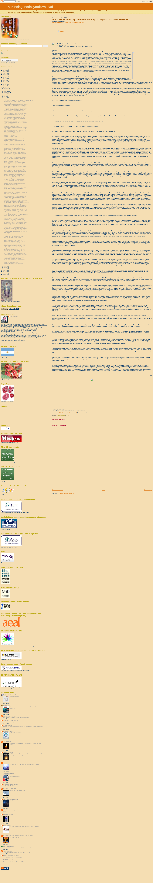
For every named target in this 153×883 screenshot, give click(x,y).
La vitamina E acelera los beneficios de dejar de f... (14, 140)
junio (5, 96)
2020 (4, 77)
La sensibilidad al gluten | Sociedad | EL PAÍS (13, 114)
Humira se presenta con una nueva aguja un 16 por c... (15, 197)
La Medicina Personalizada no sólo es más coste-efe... (15, 206)
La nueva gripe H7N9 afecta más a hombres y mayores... (16, 261)
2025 (4, 70)
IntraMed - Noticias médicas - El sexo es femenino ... (15, 162)
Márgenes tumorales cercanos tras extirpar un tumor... (15, 244)
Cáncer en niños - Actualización (10, 139)
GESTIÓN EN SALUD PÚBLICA (11, 720)
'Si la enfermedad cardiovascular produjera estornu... (15, 118)
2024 (4, 71)
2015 (4, 84)
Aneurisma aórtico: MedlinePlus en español (13, 239)
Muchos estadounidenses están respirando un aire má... (16, 246)
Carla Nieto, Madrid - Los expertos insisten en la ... (14, 218)
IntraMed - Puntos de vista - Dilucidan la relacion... (14, 188)
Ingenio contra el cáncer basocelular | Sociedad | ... (15, 110)
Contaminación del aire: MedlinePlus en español (14, 236)
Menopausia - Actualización (9, 135)
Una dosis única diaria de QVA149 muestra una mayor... (16, 228)
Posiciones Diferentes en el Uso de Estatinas (13, 263)
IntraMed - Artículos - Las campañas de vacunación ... (15, 165)
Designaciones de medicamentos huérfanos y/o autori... (15, 127)
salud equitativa (14, 316)
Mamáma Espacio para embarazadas (12, 857)
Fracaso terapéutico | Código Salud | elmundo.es (14, 257)
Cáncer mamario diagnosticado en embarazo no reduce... (16, 150)
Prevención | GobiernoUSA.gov (10, 136)
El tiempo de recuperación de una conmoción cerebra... (15, 248)
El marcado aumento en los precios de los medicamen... (16, 157)
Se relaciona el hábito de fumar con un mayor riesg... (15, 154)
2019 (4, 78)
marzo (5, 266)
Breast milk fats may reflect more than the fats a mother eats (16, 717)
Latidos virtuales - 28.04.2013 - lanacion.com (13, 194)
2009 (4, 274)
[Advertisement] (65, 477)
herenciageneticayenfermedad (30, 7)
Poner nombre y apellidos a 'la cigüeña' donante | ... (15, 179)
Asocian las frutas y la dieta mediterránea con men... (15, 242)
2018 (4, 80)
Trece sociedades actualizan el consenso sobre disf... (15, 226)
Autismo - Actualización (8, 123)
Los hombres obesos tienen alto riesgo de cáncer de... (15, 200)
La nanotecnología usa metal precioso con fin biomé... (15, 171)
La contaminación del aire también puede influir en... (15, 146)
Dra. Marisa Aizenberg (8, 773)
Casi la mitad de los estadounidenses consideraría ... (15, 158)
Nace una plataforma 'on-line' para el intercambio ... (14, 219)
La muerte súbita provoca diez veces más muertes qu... (16, 189)
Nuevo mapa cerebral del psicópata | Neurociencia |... (15, 180)
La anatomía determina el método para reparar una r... (15, 240)
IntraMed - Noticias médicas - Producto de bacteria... (15, 187)
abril (5, 99)
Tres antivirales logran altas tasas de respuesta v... (15, 224)
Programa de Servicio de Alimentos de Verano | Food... (15, 137)
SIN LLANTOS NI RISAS (15, 837)
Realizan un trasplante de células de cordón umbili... (15, 229)
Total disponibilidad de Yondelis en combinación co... (15, 143)
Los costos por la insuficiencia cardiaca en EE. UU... (15, 250)
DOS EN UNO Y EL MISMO (9, 785)
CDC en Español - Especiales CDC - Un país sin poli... (15, 213)
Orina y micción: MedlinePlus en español (12, 237)
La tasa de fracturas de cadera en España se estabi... (15, 216)
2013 (4, 87)
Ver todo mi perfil (5, 342)
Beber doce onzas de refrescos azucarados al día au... (15, 159)
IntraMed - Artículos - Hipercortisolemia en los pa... (14, 169)
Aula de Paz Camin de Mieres (10, 763)
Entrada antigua (148, 490)
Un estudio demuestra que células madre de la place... (15, 231)
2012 (4, 270)
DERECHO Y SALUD (8, 731)
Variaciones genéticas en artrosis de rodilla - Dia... (14, 174)
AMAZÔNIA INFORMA (8, 846)
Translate (13, 62)
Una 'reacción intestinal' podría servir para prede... (14, 255)
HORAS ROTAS (7, 741)
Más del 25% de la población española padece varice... (15, 222)
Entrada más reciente (57, 490)
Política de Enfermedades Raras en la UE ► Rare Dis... (15, 128)
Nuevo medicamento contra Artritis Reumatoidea (14, 264)
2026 (4, 69)
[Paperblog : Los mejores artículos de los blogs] (5, 429)
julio (5, 95)
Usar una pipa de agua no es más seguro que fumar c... (16, 254)
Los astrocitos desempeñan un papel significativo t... (15, 204)
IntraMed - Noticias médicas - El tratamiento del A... (14, 185)
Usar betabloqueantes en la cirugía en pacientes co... (15, 196)
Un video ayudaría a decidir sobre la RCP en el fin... (15, 149)
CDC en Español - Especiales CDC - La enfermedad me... (16, 214)
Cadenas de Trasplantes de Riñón (11, 262)
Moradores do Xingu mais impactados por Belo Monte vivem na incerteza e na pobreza (21, 847)
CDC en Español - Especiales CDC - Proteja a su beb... (15, 211)
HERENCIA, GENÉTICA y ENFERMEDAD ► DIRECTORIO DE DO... (19, 100)
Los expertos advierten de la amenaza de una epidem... (15, 192)
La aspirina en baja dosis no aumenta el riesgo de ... (15, 241)
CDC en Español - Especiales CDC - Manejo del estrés (15, 209)
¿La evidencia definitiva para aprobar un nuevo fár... (15, 115)
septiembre (6, 92)
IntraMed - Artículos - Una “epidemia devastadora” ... (15, 170)
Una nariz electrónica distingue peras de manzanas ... (15, 109)
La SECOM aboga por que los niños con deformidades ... (16, 103)
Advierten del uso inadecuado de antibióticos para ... (15, 101)
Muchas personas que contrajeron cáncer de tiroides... (15, 251)
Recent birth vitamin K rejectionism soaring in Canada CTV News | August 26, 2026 (21, 722)
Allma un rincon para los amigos (11, 855)
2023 (4, 73)
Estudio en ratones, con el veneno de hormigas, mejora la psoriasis (24, 826)
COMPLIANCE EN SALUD (15, 732)
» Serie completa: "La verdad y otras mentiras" (65, 412)
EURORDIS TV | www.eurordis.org (11, 126)
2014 (4, 85)
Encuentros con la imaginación (11, 810)
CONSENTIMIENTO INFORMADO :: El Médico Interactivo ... (17, 202)
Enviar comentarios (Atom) (67, 493)
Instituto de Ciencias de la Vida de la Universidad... (14, 183)
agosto (5, 93)
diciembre (6, 88)
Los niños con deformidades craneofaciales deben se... (15, 182)
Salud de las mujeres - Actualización (11, 132)
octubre (5, 91)
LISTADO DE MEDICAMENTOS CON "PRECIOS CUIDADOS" (16, 852)
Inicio (103, 490)
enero (5, 268)
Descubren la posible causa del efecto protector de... (15, 144)
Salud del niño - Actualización (10, 125)
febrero (5, 267)
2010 (4, 273)
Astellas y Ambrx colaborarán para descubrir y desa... (15, 141)
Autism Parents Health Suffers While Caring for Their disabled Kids (24, 816)
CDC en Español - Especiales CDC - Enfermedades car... (16, 210)
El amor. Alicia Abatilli (14, 696)
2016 (4, 83)
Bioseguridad (6, 705)
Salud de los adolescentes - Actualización (12, 131)
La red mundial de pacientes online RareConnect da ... (15, 130)
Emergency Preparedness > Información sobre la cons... (16, 235)
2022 (4, 74)
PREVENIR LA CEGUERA (9, 788)
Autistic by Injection (8, 814)
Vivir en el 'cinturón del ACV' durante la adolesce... (14, 253)
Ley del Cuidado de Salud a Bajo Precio (12, 215)
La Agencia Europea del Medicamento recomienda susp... (16, 119)
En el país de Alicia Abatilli (9, 694)
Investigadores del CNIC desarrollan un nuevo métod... (15, 198)
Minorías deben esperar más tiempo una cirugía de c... (15, 245)
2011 (4, 271)
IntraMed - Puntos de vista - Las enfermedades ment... (15, 166)
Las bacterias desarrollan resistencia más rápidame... (15, 205)
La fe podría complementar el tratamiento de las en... (15, 249)
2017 (4, 81)
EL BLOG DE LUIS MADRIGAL (10, 784)
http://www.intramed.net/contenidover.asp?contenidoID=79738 (68, 22)
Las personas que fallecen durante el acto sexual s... (15, 220)
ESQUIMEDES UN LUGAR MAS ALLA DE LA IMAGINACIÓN (18, 835)
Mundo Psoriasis (7, 825)
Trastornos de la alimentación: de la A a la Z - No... (14, 191)
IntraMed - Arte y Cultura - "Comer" (11, 161)
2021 (4, 76)
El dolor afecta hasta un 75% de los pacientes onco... (15, 105)
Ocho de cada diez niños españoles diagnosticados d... (15, 106)
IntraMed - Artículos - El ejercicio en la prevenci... (14, 167)
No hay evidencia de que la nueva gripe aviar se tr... (15, 152)
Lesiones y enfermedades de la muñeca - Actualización (15, 122)
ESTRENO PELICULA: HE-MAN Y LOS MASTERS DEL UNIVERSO (24, 764)
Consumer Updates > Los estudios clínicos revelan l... (15, 121)
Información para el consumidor (10, 207)
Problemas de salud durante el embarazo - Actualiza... (15, 134)
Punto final (5, 811)
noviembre (6, 89)
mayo (5, 97)
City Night (12, 800)
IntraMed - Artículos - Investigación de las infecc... (14, 163)
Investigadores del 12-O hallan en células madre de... (15, 176)
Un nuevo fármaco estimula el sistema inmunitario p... (15, 145)
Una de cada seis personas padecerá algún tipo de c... (15, 178)
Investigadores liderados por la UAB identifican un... (15, 201)
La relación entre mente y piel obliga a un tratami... (14, 112)
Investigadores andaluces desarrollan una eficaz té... (15, 148)
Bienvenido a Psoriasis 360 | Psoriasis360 (13, 861)
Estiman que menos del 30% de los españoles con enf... (16, 104)
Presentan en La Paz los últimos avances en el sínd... (15, 108)
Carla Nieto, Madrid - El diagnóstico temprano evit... (15, 227)
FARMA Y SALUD (7, 851)
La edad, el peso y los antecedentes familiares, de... (15, 223)
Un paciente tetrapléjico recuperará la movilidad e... (14, 172)
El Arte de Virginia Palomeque (10, 799)
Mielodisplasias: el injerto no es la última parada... (14, 175)
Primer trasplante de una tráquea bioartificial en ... (14, 117)
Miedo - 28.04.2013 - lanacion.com (11, 193)
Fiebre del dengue (7, 232)
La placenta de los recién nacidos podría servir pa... (15, 156)
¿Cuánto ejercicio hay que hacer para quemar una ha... (15, 113)
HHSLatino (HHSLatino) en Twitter (11, 184)
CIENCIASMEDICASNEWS (9, 716)
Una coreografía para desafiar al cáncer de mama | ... (15, 259)
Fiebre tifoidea (7, 233)
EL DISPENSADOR (7, 725)
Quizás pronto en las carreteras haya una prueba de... (15, 153)
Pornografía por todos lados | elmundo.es (12, 258)
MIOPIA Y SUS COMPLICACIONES (17, 790)
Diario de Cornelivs (8, 752)
